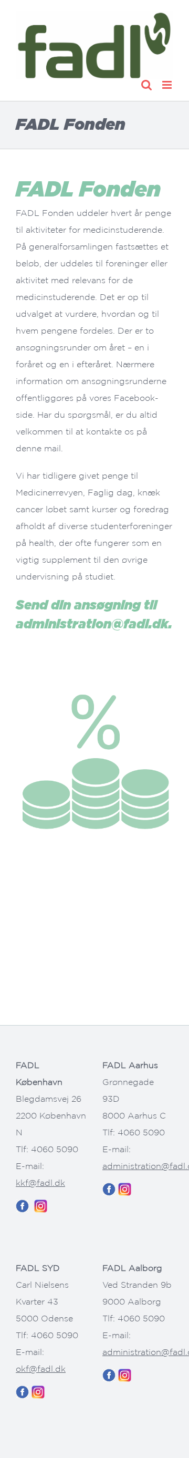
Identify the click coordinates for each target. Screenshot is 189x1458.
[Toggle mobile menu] (167, 84)
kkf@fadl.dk (40, 1182)
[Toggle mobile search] (146, 84)
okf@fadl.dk (41, 1368)
